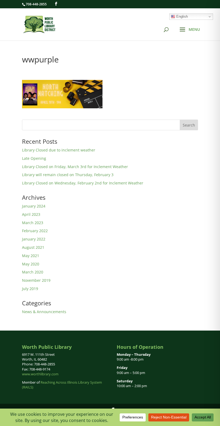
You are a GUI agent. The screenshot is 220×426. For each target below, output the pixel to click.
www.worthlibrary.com (40, 374)
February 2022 (35, 230)
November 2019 (36, 280)
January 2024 (33, 206)
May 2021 (30, 255)
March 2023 (32, 222)
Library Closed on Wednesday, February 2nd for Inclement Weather (82, 183)
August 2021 (33, 247)
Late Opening (34, 158)
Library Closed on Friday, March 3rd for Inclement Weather (75, 166)
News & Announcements (44, 311)
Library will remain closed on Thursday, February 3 (67, 174)
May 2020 (30, 263)
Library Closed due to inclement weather (58, 150)
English (181, 16)
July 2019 (30, 288)
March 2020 (32, 272)
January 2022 (33, 239)
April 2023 (31, 214)
